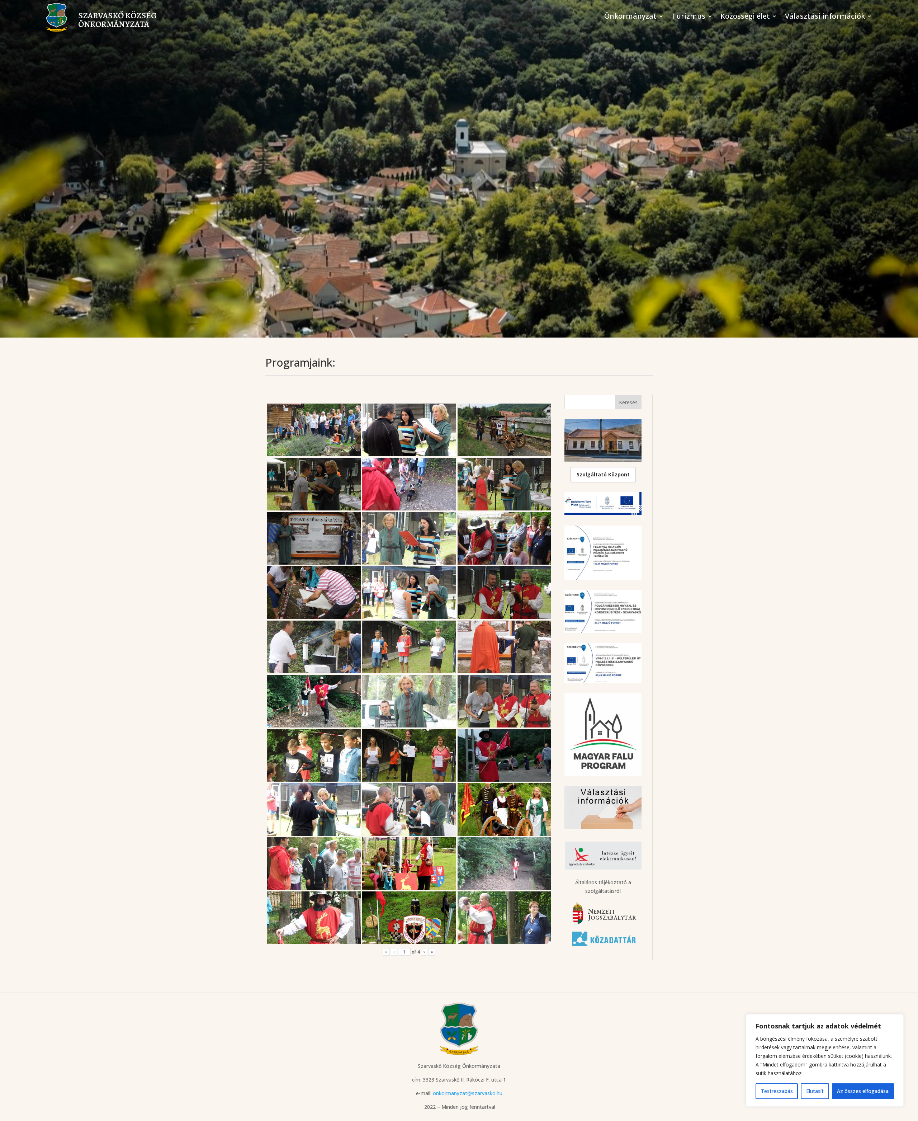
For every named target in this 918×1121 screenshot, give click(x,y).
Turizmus (688, 17)
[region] (825, 1060)
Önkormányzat (630, 17)
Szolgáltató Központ (603, 474)
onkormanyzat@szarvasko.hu (467, 1093)
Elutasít (815, 1091)
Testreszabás (777, 1091)
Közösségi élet (745, 17)
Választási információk (825, 17)
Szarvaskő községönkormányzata (117, 20)
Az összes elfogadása (863, 1091)
